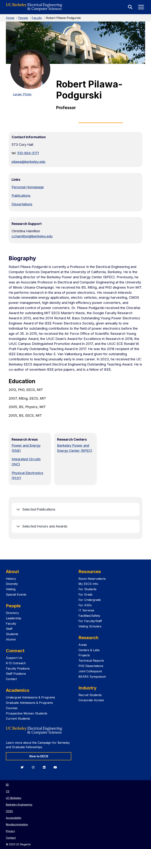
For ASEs (85, 605)
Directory (12, 613)
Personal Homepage (28, 187)
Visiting (10, 589)
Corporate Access (91, 700)
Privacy (10, 831)
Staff (9, 629)
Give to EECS (38, 756)
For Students (87, 589)
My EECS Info (88, 584)
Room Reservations (92, 578)
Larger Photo (22, 94)
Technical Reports (91, 660)
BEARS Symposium (92, 676)
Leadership (13, 618)
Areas (82, 645)
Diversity (12, 584)
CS (7, 791)
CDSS (9, 811)
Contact (11, 679)
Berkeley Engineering (19, 804)
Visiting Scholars (89, 626)
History (11, 578)
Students (12, 634)
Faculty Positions (18, 668)
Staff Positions (16, 673)
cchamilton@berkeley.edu (32, 236)
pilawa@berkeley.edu (28, 162)
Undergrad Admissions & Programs (30, 697)
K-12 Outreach (16, 663)
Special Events (16, 594)
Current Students (18, 718)
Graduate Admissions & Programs (29, 703)
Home (10, 18)
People (23, 18)
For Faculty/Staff (90, 621)
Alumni (11, 639)
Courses (11, 708)
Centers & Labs (89, 650)
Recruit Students (90, 695)
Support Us (14, 658)
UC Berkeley (13, 797)
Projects (84, 655)
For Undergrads (89, 600)
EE (7, 784)
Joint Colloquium (90, 671)
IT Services (86, 610)
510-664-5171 (28, 153)
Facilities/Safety (89, 615)
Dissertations (22, 204)
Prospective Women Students (26, 713)
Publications (21, 195)
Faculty (37, 18)
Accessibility (13, 817)
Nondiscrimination (17, 824)
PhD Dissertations (90, 666)
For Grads (85, 594)
